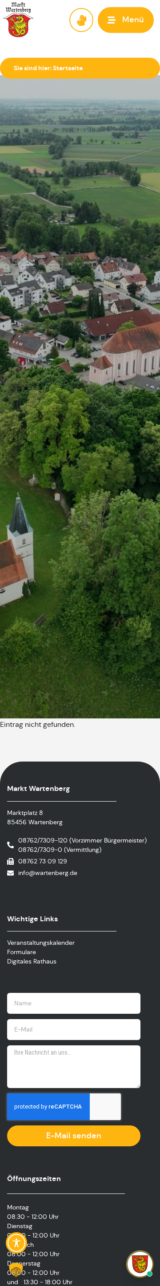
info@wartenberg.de (47, 873)
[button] (126, 19)
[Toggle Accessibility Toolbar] (16, 1243)
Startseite (68, 68)
